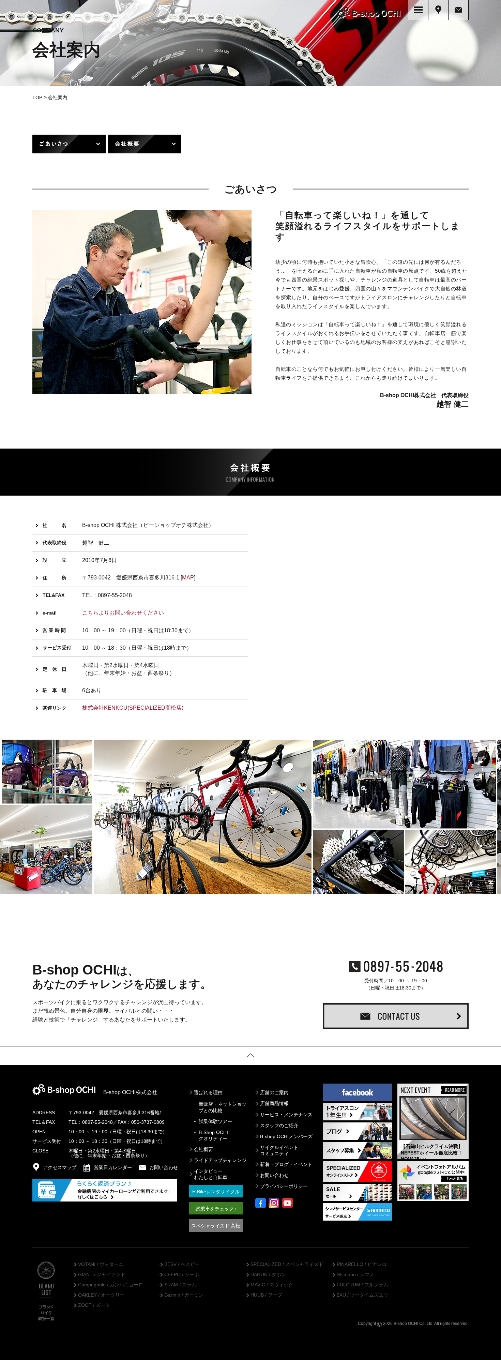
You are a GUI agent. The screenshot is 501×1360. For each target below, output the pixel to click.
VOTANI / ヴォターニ (100, 1264)
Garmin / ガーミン (183, 1295)
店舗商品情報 (274, 1103)
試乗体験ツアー (215, 1121)
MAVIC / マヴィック (271, 1285)
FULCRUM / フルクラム (362, 1285)
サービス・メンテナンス (286, 1114)
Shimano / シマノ (355, 1274)
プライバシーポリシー (284, 1186)
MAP (188, 577)
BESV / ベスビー (182, 1264)
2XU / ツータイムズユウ (362, 1295)
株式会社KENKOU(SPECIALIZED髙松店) (132, 708)
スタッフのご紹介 (279, 1125)
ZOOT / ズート (94, 1305)
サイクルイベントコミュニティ (279, 1150)
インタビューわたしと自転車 (210, 1174)
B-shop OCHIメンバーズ (286, 1136)
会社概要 (203, 1149)
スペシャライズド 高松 (215, 1225)
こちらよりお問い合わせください (123, 613)
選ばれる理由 (208, 1092)
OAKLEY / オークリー (101, 1295)
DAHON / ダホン (268, 1274)
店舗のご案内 (274, 1092)
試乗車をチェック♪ (216, 1208)
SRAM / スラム (180, 1285)
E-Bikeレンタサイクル (216, 1191)
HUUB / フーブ (266, 1295)
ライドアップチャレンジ (220, 1160)
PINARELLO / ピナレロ (361, 1264)
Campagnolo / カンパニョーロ (110, 1285)
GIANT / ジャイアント (101, 1274)
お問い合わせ (274, 1175)
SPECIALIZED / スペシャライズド (286, 1264)
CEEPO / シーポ (181, 1274)
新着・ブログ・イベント (286, 1164)
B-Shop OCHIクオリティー (213, 1135)
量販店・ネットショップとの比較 (222, 1107)
